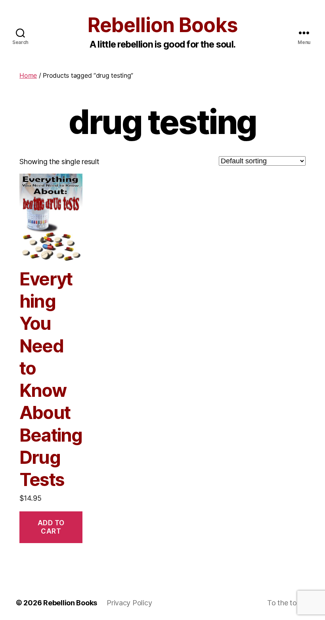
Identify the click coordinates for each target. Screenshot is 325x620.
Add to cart (51, 527)
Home (28, 75)
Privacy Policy (129, 603)
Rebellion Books (162, 25)
